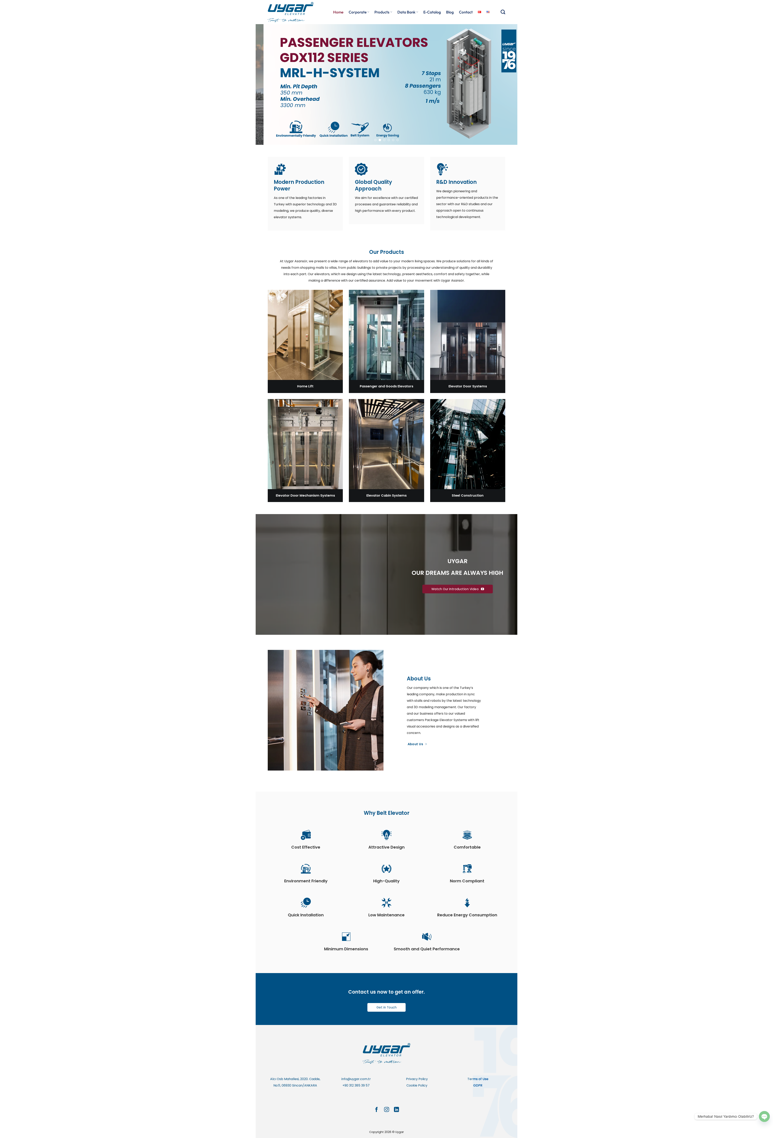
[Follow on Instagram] (386, 1110)
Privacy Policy (417, 1079)
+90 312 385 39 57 (356, 1085)
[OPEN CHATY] (764, 1116)
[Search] (503, 12)
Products (381, 12)
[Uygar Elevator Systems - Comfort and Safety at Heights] (292, 12)
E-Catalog (432, 12)
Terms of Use (477, 1079)
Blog (450, 12)
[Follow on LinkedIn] (396, 1110)
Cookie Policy (416, 1085)
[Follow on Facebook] (376, 1110)
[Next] (507, 84)
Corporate (358, 12)
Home (338, 12)
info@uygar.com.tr (356, 1079)
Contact (466, 12)
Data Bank (406, 12)
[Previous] (266, 84)
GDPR (477, 1085)
